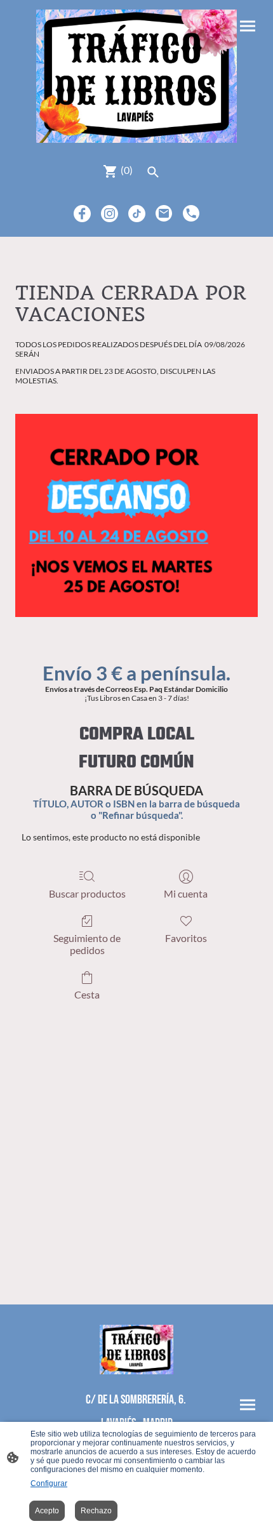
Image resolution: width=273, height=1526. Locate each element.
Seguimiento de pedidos (87, 944)
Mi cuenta (186, 893)
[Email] (164, 213)
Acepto (47, 1510)
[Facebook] (82, 213)
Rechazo (96, 1510)
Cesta (87, 994)
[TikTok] (136, 213)
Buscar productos (87, 893)
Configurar (48, 1483)
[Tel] (191, 213)
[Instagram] (109, 213)
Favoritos (186, 938)
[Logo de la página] (136, 76)
